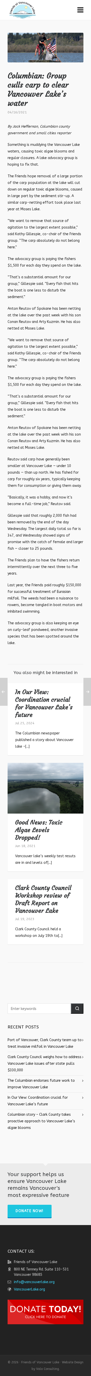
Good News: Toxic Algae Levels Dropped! (38, 830)
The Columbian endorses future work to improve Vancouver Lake (41, 1083)
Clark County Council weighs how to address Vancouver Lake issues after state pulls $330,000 (44, 1063)
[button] (77, 1008)
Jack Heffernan (25, 126)
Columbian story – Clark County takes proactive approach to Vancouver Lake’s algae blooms (41, 1121)
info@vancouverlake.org (34, 1282)
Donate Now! (29, 1211)
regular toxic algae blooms (46, 189)
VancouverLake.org (29, 1289)
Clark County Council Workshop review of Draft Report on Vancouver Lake (43, 899)
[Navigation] (80, 10)
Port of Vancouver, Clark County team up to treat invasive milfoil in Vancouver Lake (45, 1043)
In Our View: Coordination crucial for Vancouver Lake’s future (44, 703)
